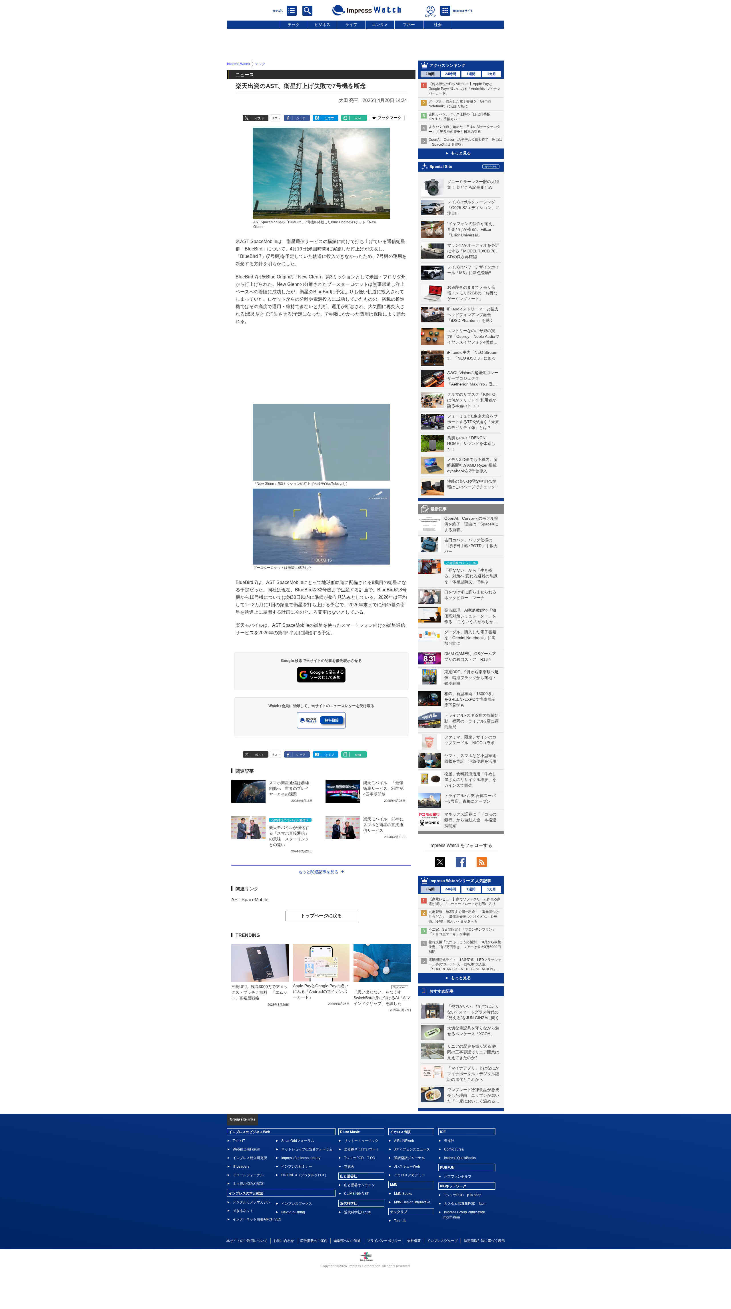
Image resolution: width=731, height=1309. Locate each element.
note (358, 118)
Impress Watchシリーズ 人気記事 (460, 880)
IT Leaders (241, 1167)
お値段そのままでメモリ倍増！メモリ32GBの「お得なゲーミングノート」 (472, 293)
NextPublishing (293, 1212)
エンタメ (380, 24)
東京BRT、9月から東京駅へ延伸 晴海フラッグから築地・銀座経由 (471, 678)
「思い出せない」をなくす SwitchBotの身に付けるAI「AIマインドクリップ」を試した (382, 998)
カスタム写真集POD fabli (464, 1204)
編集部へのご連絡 (347, 1241)
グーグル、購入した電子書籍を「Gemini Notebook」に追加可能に (470, 638)
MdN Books (403, 1194)
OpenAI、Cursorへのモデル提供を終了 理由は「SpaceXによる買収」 (471, 524)
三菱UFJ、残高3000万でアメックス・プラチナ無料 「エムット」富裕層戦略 (259, 992)
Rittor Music (350, 1132)
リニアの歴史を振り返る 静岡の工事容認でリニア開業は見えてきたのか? (473, 1052)
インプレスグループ (442, 1241)
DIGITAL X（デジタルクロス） (304, 1175)
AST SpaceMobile (249, 899)
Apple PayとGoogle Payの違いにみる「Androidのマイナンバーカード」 (320, 991)
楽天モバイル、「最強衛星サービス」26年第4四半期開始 (383, 788)
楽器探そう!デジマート (361, 1149)
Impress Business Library (300, 1158)
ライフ (351, 24)
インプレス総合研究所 (250, 1158)
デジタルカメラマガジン (251, 1202)
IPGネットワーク (453, 1186)
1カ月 (491, 74)
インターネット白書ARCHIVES (257, 1219)
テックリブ (398, 1212)
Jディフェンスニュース (412, 1149)
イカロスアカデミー (409, 1175)
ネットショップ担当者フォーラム (307, 1149)
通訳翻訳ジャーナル (409, 1158)
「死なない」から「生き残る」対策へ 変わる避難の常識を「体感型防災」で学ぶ (470, 576)
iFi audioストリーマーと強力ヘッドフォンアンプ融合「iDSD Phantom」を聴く (473, 315)
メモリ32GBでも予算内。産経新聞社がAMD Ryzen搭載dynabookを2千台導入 (472, 465)
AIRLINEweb (404, 1141)
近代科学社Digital (357, 1212)
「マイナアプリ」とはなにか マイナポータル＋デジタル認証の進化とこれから (475, 1074)
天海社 (449, 1141)
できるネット (243, 1211)
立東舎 (349, 1167)
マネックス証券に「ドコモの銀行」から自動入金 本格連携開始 (470, 820)
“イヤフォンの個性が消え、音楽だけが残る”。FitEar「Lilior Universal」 (472, 229)
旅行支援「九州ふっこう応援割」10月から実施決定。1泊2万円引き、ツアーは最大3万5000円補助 (465, 947)
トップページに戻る (321, 915)
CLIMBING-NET (356, 1194)
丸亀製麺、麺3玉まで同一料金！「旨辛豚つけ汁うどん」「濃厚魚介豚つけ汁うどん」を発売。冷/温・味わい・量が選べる (464, 916)
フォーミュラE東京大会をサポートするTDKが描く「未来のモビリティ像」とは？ (473, 422)
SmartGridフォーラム (297, 1141)
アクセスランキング (447, 65)
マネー (409, 24)
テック (294, 24)
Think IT (239, 1141)
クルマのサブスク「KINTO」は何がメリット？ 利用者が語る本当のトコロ (473, 400)
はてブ (329, 118)
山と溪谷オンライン (359, 1185)
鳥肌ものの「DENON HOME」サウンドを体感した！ (471, 443)
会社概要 (414, 1241)
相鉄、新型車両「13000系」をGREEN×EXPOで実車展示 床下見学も (471, 699)
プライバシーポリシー (384, 1241)
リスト (276, 118)
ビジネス (322, 24)
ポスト (259, 118)
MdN (393, 1185)
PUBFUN (447, 1168)
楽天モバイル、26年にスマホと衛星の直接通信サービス (383, 825)
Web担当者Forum (246, 1149)
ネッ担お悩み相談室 (248, 1184)
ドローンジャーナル (248, 1175)
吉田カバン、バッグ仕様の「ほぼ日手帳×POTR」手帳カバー (471, 546)
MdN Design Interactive (412, 1202)
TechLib (400, 1221)
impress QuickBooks (460, 1158)
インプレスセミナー (296, 1167)
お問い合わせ (284, 1241)
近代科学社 (348, 1203)
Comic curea (454, 1149)
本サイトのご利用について (247, 1241)
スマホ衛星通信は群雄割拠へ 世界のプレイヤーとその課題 (289, 788)
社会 (438, 24)
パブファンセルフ (457, 1176)
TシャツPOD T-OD (359, 1158)
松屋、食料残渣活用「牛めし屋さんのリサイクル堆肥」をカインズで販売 (470, 780)
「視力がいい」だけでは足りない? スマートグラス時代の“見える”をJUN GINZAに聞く (473, 1012)
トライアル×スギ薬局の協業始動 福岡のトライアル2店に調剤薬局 (471, 721)
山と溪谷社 (348, 1176)
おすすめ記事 (441, 991)
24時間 (450, 74)
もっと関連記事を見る (318, 872)
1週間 (471, 74)
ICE (443, 1132)
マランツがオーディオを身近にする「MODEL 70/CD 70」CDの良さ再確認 (473, 251)
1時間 (430, 74)
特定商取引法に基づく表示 (484, 1241)
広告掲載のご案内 (314, 1241)
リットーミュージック (361, 1141)
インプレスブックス (296, 1204)
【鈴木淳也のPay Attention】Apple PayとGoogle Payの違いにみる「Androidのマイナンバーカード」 (464, 89)
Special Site (440, 166)
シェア (301, 118)
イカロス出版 (400, 1132)
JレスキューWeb (407, 1167)
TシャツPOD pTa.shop (462, 1195)
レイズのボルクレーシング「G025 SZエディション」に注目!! (473, 208)
